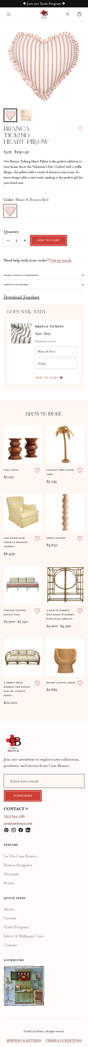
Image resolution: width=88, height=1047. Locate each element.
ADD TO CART (47, 377)
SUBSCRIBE (23, 796)
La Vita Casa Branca (20, 856)
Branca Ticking (20, 161)
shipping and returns (16, 284)
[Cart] (79, 14)
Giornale (11, 874)
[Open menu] (9, 14)
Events (9, 883)
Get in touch (60, 260)
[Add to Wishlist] (80, 129)
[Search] (68, 14)
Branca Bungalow (18, 865)
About (9, 909)
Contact (10, 945)
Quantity (11, 231)
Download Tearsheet (21, 297)
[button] (10, 115)
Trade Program (16, 927)
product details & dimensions (21, 275)
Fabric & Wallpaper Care (24, 936)
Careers (10, 918)
